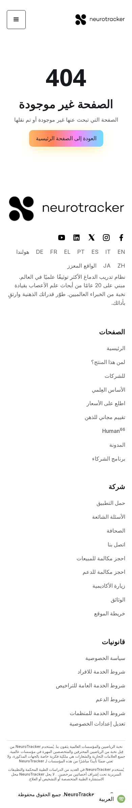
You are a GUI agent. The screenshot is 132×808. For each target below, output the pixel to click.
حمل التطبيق (110, 502)
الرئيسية (116, 348)
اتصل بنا (116, 544)
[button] (16, 19)
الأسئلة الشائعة (108, 516)
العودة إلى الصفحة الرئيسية (66, 138)
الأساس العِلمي (108, 389)
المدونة (117, 444)
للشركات (115, 375)
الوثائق (118, 599)
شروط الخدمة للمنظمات (97, 713)
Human (113, 430)
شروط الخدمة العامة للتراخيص (90, 685)
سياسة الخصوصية (105, 658)
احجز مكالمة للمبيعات (100, 558)
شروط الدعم (110, 699)
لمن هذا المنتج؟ (108, 362)
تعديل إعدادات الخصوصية (97, 723)
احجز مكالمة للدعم (104, 571)
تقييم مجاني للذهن (105, 417)
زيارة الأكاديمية (108, 585)
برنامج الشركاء (108, 458)
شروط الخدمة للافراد (101, 671)
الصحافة (116, 530)
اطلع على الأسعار (106, 403)
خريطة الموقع (109, 613)
